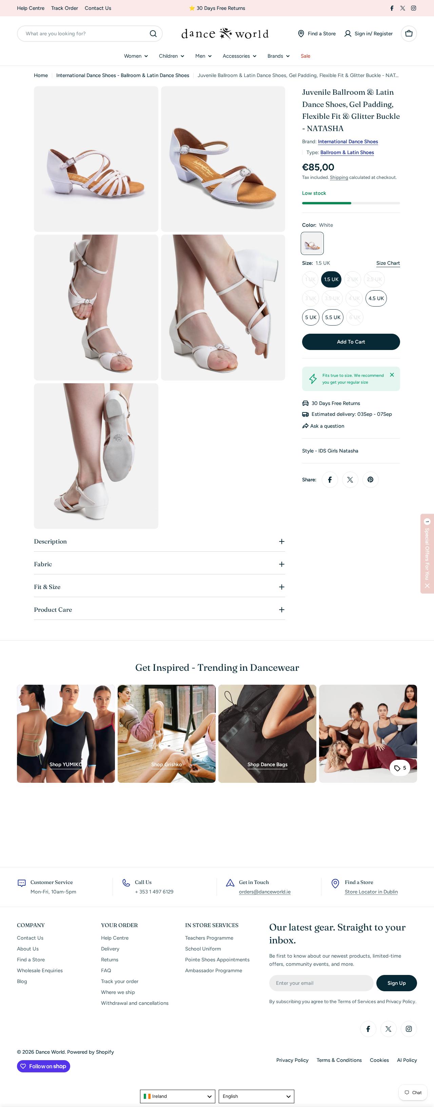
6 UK (356, 320)
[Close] (392, 374)
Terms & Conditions (339, 1060)
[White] (312, 243)
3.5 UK (334, 301)
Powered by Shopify (90, 1052)
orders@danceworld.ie (265, 892)
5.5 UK (332, 317)
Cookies (379, 1060)
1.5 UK (331, 279)
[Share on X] (350, 480)
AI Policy (407, 1060)
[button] (427, 553)
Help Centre (30, 8)
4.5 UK (376, 298)
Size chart (388, 263)
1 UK (311, 282)
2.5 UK (376, 282)
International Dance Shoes (348, 142)
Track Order (64, 8)
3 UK (312, 301)
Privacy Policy (292, 1060)
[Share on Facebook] (330, 480)
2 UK (354, 282)
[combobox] (90, 33)
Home (41, 75)
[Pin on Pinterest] (370, 480)
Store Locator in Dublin (371, 892)
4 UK (356, 301)
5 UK (310, 317)
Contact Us (98, 8)
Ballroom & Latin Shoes (347, 152)
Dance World (50, 1052)
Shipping (339, 177)
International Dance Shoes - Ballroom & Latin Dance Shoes (122, 75)
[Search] (153, 34)
